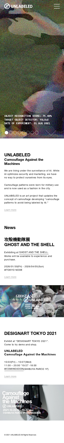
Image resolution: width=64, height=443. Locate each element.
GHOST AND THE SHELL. (34, 252)
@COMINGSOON (14, 368)
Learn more (10, 210)
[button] (18, 6)
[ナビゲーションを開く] (57, 6)
